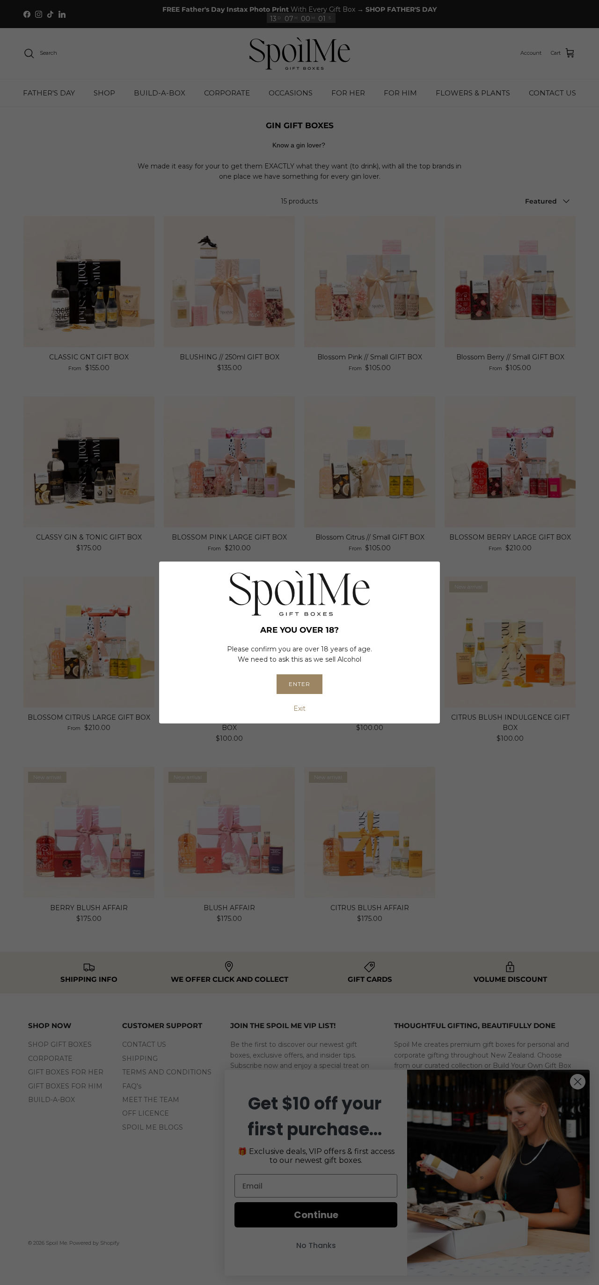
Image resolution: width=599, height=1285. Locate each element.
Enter (299, 683)
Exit (299, 708)
